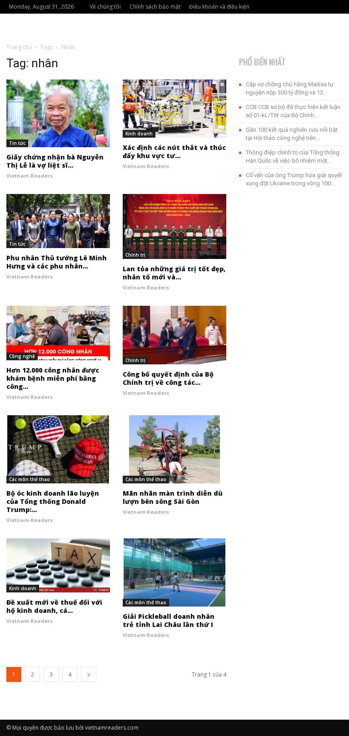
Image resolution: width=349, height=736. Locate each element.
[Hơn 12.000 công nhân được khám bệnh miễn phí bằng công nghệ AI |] (58, 333)
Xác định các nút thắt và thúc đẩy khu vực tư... (174, 151)
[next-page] (88, 674)
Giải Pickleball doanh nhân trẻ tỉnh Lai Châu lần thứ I (168, 620)
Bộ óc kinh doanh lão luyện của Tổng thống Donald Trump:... (52, 501)
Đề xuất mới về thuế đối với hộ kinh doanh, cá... (54, 606)
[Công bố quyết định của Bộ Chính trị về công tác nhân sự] (174, 335)
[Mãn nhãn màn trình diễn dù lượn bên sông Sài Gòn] (174, 449)
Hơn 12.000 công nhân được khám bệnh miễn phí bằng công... (52, 378)
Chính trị (135, 255)
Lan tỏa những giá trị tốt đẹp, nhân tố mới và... (174, 272)
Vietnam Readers (29, 175)
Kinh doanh (139, 133)
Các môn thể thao (29, 479)
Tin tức (17, 143)
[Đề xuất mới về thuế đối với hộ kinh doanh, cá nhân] (58, 565)
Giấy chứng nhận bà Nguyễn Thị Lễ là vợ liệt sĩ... (55, 161)
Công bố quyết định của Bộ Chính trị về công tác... (168, 378)
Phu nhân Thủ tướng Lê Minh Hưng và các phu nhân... (56, 262)
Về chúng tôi (105, 6)
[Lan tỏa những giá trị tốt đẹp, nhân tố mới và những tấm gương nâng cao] (174, 226)
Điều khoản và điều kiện (219, 6)
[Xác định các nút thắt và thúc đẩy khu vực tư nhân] (174, 109)
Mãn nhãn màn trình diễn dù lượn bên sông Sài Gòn (173, 497)
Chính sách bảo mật (155, 6)
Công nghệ (22, 356)
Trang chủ (19, 47)
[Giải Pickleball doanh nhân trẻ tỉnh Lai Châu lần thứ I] (174, 572)
